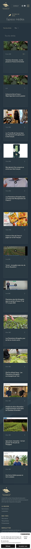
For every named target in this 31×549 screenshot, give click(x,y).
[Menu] (28, 6)
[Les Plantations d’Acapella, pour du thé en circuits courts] (16, 322)
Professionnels (5, 523)
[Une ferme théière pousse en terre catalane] (16, 458)
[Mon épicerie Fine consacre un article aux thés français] (16, 151)
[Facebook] (25, 6)
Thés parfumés (5, 520)
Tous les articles (7, 28)
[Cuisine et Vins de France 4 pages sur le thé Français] (16, 219)
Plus (16, 28)
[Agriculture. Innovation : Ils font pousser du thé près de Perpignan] (16, 424)
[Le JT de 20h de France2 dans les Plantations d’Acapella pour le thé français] (16, 116)
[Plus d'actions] (25, 54)
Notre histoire (5, 509)
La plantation (5, 511)
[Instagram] (22, 6)
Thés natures (5, 518)
